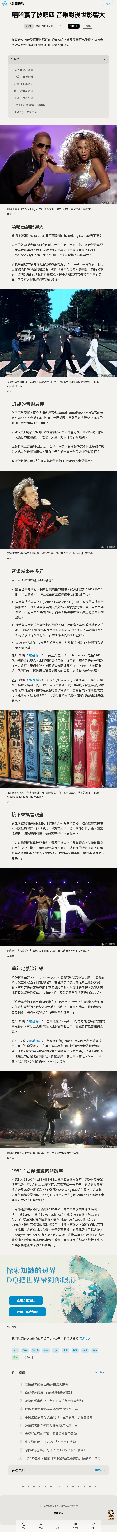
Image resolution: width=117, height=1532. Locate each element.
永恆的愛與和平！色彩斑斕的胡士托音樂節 (54, 1401)
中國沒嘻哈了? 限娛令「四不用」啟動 (50, 1441)
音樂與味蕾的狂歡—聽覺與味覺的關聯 (51, 1433)
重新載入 (58, 1513)
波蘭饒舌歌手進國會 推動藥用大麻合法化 (52, 1425)
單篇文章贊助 (26, 1300)
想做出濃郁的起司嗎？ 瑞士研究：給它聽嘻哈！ (57, 1450)
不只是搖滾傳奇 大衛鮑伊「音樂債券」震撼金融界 (59, 1417)
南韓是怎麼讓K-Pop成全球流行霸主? (49, 1392)
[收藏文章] (60, 26)
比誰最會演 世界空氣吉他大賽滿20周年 (51, 1409)
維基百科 (35, 655)
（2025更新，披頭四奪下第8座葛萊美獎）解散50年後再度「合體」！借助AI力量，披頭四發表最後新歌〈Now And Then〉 (64, 1458)
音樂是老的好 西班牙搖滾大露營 (46, 1384)
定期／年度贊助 (27, 1312)
